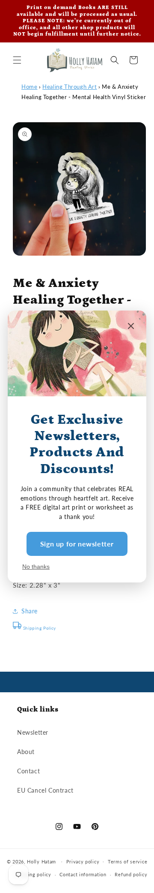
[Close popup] (130, 326)
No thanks (36, 566)
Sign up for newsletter (77, 544)
